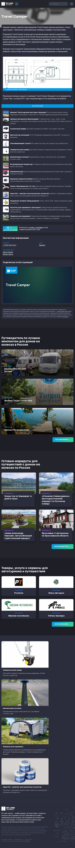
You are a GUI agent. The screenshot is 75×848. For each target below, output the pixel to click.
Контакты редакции (6, 839)
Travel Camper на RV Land (64, 311)
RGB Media (27, 841)
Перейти (42, 245)
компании (65, 316)
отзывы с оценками (35, 228)
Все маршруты (62, 547)
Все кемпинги (63, 440)
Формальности (18, 839)
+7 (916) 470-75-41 (9, 245)
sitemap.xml (28, 839)
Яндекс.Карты (8, 254)
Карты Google (8, 252)
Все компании (63, 624)
